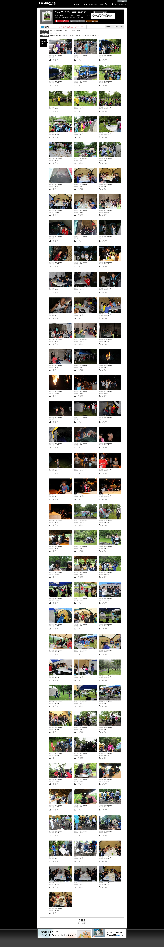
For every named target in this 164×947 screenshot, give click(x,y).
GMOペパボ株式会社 (123, 4)
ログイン (108, 4)
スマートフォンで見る (99, 12)
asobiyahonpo (53, 33)
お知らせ (116, 4)
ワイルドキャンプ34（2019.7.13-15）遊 (70, 12)
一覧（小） (53, 30)
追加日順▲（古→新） (81, 35)
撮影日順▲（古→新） (55, 35)
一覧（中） (60, 30)
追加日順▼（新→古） (94, 35)
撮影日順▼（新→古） (68, 35)
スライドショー (76, 30)
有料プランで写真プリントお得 (95, 4)
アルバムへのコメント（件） (114, 26)
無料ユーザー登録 (80, 4)
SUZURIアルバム (47, 4)
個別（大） (68, 30)
